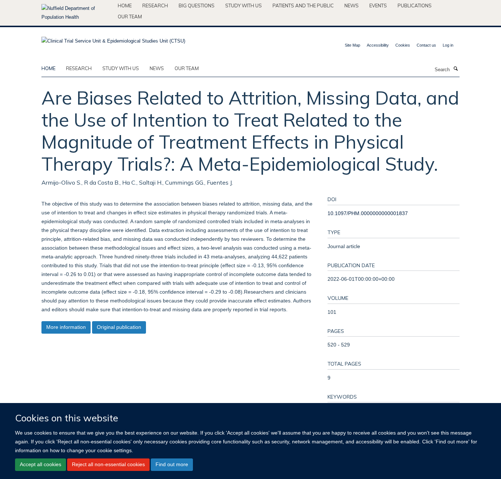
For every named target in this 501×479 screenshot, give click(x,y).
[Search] (455, 69)
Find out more (172, 464)
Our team (130, 16)
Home (125, 5)
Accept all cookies (40, 464)
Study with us (243, 5)
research (79, 68)
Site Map (352, 45)
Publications (415, 5)
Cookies (402, 45)
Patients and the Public (303, 5)
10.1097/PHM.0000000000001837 (368, 213)
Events (378, 5)
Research (155, 5)
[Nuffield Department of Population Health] (76, 12)
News (351, 5)
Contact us (426, 45)
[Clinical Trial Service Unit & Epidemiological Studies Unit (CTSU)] (113, 38)
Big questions (197, 5)
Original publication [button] (119, 327)
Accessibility (378, 45)
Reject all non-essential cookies (108, 464)
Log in (448, 45)
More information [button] (66, 327)
